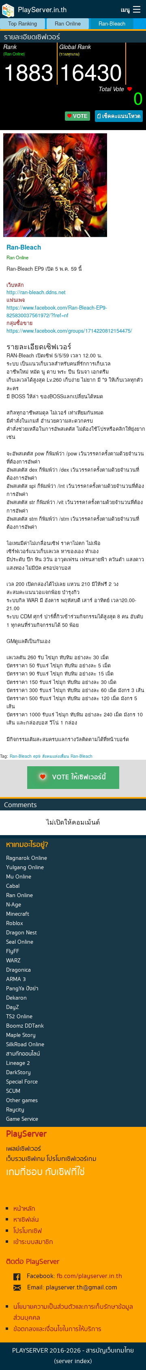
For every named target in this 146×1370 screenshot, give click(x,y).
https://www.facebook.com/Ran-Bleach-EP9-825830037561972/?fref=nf (56, 311)
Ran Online (68, 23)
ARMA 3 (16, 979)
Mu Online (18, 877)
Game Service (22, 1119)
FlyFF (12, 951)
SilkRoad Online (25, 1045)
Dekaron (16, 998)
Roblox (14, 923)
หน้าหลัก (24, 1209)
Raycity (15, 1110)
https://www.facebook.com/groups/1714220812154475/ (69, 330)
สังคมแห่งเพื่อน (55, 756)
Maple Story (21, 1035)
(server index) (73, 1361)
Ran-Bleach (112, 23)
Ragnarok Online (26, 858)
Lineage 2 (18, 1063)
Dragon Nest (21, 933)
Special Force (22, 1082)
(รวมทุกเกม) (69, 54)
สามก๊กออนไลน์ (23, 1054)
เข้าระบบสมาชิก (33, 1242)
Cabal (12, 886)
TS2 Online (19, 1017)
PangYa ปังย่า (22, 989)
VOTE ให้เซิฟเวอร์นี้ (79, 777)
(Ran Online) (14, 54)
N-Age (13, 905)
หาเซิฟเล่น (26, 1220)
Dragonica (18, 970)
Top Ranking (22, 23)
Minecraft (17, 914)
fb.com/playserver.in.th (89, 1276)
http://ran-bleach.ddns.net (36, 292)
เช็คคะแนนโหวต (120, 116)
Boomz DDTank (25, 1026)
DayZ (12, 1007)
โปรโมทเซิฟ (27, 1231)
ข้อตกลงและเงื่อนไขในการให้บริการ (57, 1329)
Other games (22, 1100)
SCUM (13, 1091)
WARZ (13, 961)
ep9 (37, 756)
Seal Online (19, 942)
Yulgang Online (25, 867)
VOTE (79, 116)
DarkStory (18, 1073)
